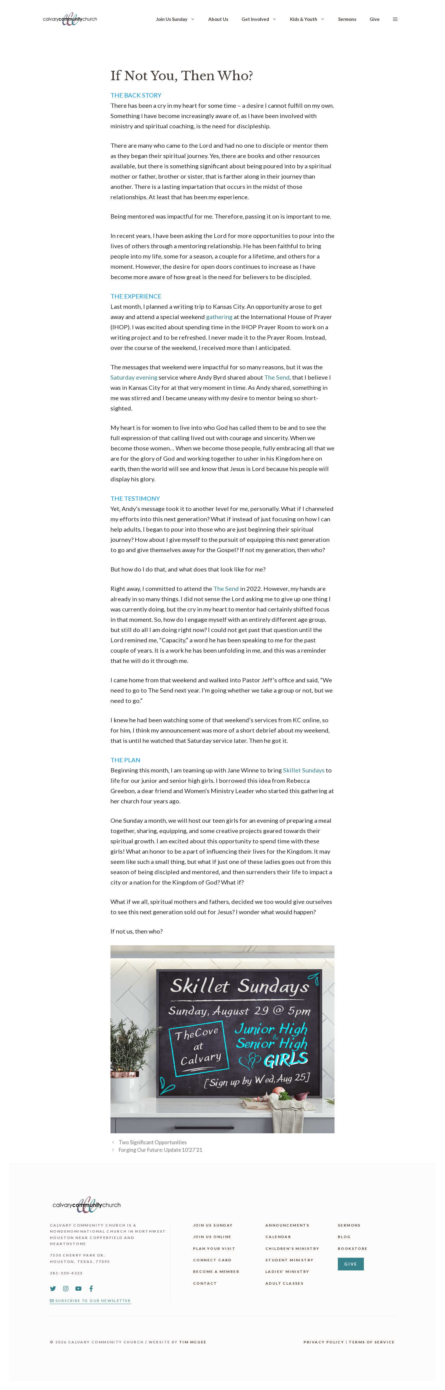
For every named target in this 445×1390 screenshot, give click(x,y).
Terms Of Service (372, 1342)
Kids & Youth (303, 19)
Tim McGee (193, 1342)
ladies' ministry (287, 1271)
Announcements (287, 1225)
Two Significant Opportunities (153, 1142)
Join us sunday (213, 1225)
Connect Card (212, 1260)
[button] (395, 19)
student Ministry (289, 1260)
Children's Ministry (292, 1248)
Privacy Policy (324, 1342)
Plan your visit (214, 1248)
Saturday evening (133, 377)
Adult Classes (284, 1283)
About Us (218, 19)
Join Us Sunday (171, 19)
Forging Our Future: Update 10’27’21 (161, 1150)
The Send (277, 377)
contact (205, 1283)
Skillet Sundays (304, 770)
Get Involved (255, 19)
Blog (344, 1236)
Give (375, 19)
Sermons (347, 19)
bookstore (353, 1248)
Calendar (278, 1236)
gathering (219, 316)
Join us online (212, 1236)
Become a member (216, 1271)
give (351, 1263)
